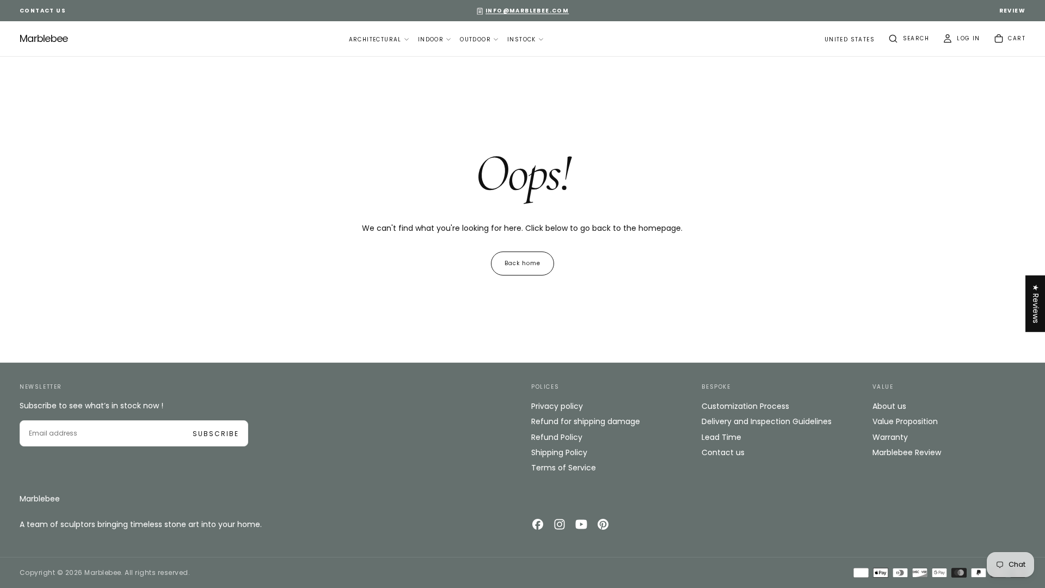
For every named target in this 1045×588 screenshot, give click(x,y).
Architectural (375, 39)
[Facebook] (537, 524)
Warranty (890, 437)
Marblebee (40, 498)
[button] (850, 40)
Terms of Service (563, 467)
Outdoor (475, 39)
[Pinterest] (603, 524)
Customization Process (745, 406)
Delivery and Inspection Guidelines (767, 421)
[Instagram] (559, 524)
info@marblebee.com (527, 11)
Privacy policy (557, 406)
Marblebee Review (906, 452)
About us (889, 406)
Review (1012, 11)
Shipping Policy (559, 452)
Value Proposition (905, 421)
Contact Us (43, 11)
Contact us (723, 452)
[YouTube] (581, 524)
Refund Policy (556, 437)
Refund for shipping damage (585, 421)
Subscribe (216, 433)
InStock (521, 39)
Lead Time (721, 437)
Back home (522, 263)
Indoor (431, 39)
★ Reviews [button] (1035, 303)
